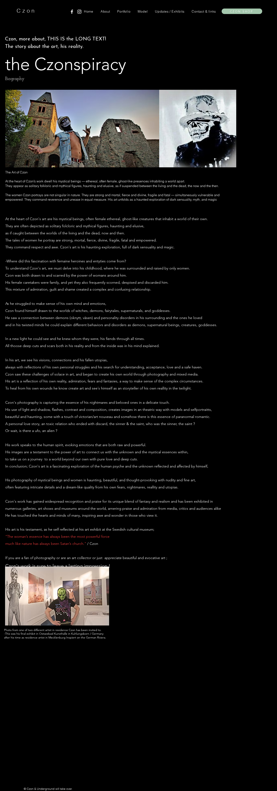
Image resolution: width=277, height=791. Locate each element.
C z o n (25, 10)
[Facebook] (72, 11)
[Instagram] (79, 11)
